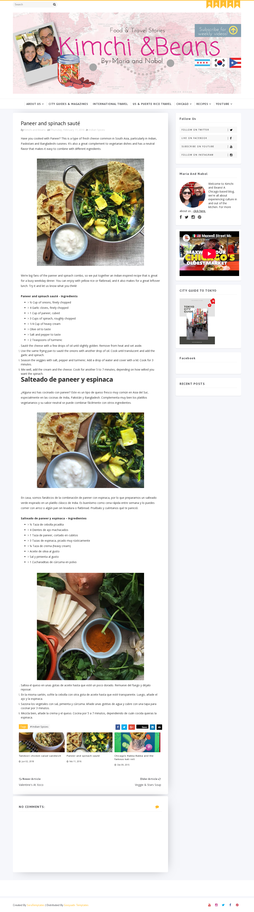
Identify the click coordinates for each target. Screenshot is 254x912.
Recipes (202, 104)
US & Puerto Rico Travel (152, 104)
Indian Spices (97, 130)
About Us (33, 104)
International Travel (110, 104)
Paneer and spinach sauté (83, 755)
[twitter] (230, 5)
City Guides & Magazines (68, 104)
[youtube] (216, 5)
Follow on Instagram (198, 154)
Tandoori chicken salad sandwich (40, 755)
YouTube (222, 104)
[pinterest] (237, 5)
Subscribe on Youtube (198, 146)
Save (144, 727)
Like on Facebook (194, 138)
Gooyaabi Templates (76, 905)
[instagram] (209, 5)
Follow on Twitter (195, 129)
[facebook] (223, 5)
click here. (199, 211)
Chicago (182, 104)
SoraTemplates (35, 905)
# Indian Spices (39, 726)
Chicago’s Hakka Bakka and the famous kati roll (134, 757)
